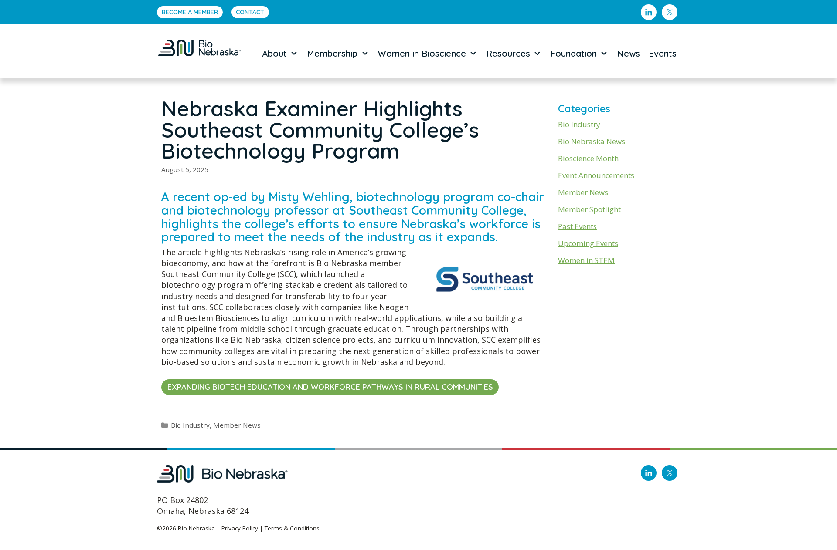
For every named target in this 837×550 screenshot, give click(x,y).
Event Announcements (596, 175)
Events (663, 53)
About (274, 53)
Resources (508, 53)
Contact (250, 12)
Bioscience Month (588, 158)
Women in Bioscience (422, 53)
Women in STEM (586, 260)
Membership (332, 53)
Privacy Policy (239, 528)
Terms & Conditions (292, 528)
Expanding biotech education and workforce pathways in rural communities (330, 387)
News (628, 53)
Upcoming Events (588, 243)
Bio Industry (190, 425)
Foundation (573, 53)
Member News (237, 425)
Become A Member (190, 12)
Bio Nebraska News (591, 141)
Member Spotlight (589, 209)
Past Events (577, 226)
